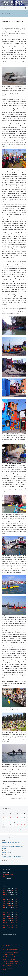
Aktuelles (11, 24)
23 (24, 822)
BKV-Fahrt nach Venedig (12, 21)
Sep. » (21, 829)
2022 (4, 894)
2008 (4, 920)
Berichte (16, 24)
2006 (4, 924)
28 (17, 824)
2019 (4, 899)
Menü (3, 8)
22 (21, 822)
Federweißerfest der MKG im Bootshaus (11, 842)
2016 (4, 905)
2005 (4, 926)
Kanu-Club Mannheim (8, 965)
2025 (4, 888)
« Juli (7, 829)
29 (21, 824)
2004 (4, 927)
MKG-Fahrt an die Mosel (7, 862)
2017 (4, 903)
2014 (4, 909)
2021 (4, 896)
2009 (4, 918)
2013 (4, 911)
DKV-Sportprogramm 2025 (9, 959)
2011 (4, 914)
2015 (4, 907)
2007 (4, 922)
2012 (4, 913)
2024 (4, 890)
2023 (4, 892)
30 (24, 824)
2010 (4, 916)
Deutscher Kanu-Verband (9, 956)
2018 (4, 901)
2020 (4, 898)
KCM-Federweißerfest (7, 852)
